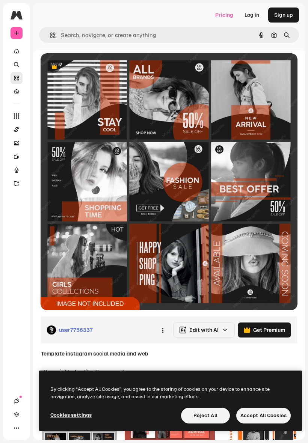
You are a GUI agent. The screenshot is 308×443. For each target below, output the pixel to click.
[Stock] (17, 78)
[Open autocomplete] (49, 35)
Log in (252, 15)
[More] (17, 428)
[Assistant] (17, 184)
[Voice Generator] (17, 170)
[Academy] (17, 414)
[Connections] (17, 401)
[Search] (17, 65)
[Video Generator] (17, 157)
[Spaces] (17, 130)
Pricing (224, 15)
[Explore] (17, 92)
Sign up (283, 15)
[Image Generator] (17, 143)
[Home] (17, 51)
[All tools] (17, 116)
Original (88, 67)
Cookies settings (71, 415)
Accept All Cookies (263, 415)
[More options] (162, 330)
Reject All (205, 415)
